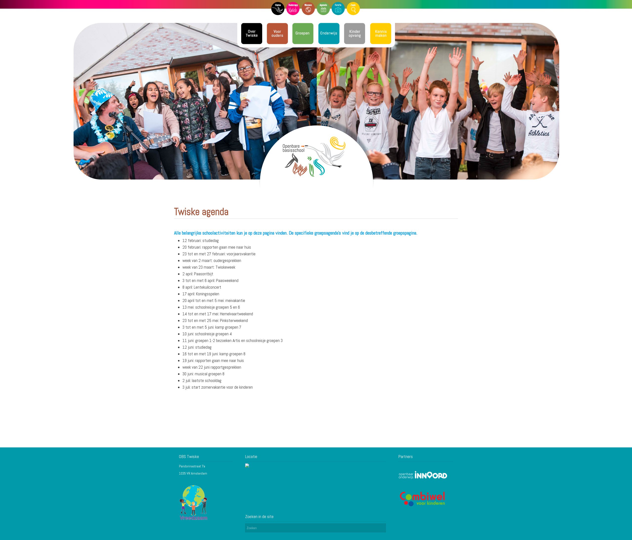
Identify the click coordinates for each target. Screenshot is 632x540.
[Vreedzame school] (194, 519)
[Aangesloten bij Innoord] (423, 478)
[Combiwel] (423, 506)
